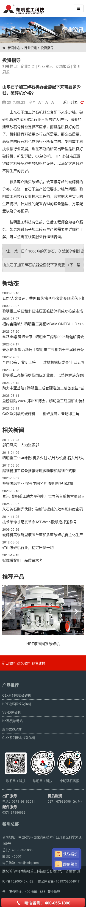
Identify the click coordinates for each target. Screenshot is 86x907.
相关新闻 (13, 430)
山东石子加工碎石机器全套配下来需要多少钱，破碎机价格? (43, 264)
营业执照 (53, 891)
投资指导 (47, 47)
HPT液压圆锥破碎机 (16, 703)
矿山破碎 (8, 663)
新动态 (10, 283)
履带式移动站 (12, 729)
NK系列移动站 (12, 720)
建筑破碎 (23, 663)
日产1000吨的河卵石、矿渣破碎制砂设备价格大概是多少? (45, 251)
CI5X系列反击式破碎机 (18, 737)
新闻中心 (14, 47)
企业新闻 (28, 66)
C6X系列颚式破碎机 (16, 695)
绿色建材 (38, 663)
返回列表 (70, 102)
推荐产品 (13, 576)
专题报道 (62, 66)
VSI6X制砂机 (11, 712)
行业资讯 (30, 47)
